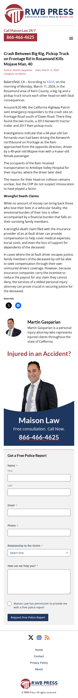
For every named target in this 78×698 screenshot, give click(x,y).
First (10, 470)
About (39, 669)
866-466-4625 (20, 37)
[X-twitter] (31, 637)
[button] (71, 38)
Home (39, 650)
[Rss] (47, 637)
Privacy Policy (39, 662)
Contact (39, 656)
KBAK (50, 82)
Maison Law (39, 420)
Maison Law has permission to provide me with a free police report (40, 605)
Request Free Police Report (28, 617)
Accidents (20, 73)
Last (10, 485)
